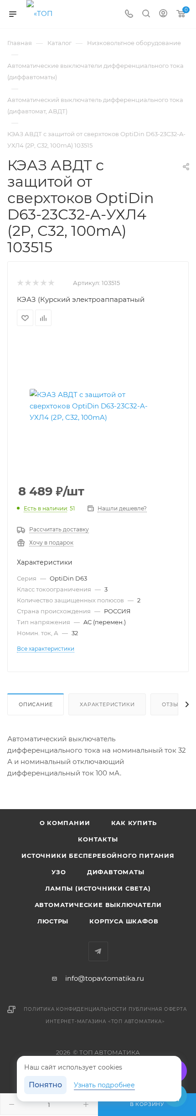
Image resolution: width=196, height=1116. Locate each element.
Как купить (134, 822)
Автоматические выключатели (98, 904)
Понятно (45, 1084)
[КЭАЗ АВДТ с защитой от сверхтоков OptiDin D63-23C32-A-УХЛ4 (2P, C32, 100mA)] (98, 405)
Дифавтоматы (115, 872)
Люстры (52, 921)
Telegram (98, 951)
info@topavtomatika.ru (104, 978)
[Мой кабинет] (163, 14)
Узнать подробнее (104, 1085)
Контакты (98, 839)
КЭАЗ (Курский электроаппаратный (80, 299)
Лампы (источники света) (97, 888)
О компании (65, 822)
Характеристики (107, 704)
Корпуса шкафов (123, 921)
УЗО (59, 872)
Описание (35, 704)
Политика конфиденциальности (75, 1009)
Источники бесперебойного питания (98, 855)
